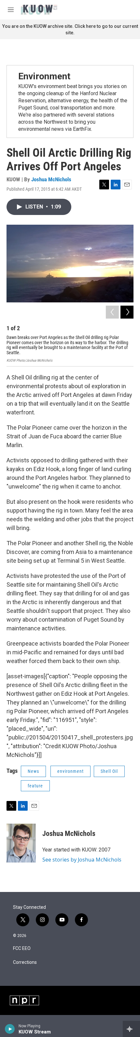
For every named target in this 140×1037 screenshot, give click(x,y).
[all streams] (131, 1029)
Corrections (25, 962)
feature (35, 785)
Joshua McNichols (51, 179)
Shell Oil (109, 771)
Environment (44, 76)
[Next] (126, 312)
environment (70, 771)
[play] (10, 1029)
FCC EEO (22, 948)
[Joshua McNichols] (21, 843)
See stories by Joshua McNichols (81, 859)
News (33, 771)
